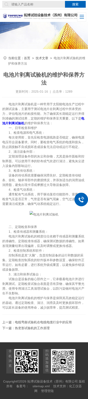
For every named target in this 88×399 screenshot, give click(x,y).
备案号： (22, 386)
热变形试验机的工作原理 (32, 328)
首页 (27, 58)
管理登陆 (47, 391)
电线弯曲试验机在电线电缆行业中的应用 (43, 322)
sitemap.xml (41, 386)
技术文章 (42, 58)
